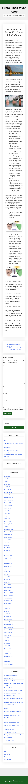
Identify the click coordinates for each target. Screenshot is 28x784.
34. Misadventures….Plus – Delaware (13, 443)
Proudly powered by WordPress (11, 780)
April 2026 (7, 487)
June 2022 (7, 608)
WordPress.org (8, 759)
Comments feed (8, 756)
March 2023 (7, 584)
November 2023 (8, 563)
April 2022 (7, 614)
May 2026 (7, 484)
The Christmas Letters (10, 732)
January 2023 (7, 590)
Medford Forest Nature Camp (12, 693)
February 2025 (8, 524)
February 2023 (8, 587)
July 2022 (6, 606)
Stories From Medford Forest (11, 722)
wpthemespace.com (18, 781)
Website (5, 401)
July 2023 (6, 574)
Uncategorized (8, 737)
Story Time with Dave (16, 778)
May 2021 (7, 643)
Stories (21, 27)
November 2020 (8, 659)
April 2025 (7, 518)
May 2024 (7, 547)
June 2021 (7, 640)
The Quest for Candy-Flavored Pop (13, 735)
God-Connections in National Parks (13, 690)
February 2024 (8, 555)
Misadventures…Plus (9, 695)
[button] (25, 2)
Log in (5, 751)
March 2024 (7, 553)
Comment (6, 366)
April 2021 (7, 645)
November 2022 (8, 595)
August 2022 (7, 603)
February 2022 (8, 619)
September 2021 (8, 632)
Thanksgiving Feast (9, 729)
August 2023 (7, 571)
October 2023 (8, 566)
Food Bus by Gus (8, 687)
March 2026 (7, 489)
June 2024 (7, 545)
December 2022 (8, 592)
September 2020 (8, 664)
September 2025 (8, 505)
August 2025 (7, 508)
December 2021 (8, 624)
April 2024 (7, 550)
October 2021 (8, 629)
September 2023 (8, 569)
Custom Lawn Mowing (10, 680)
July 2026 (6, 479)
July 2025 (6, 510)
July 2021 (6, 637)
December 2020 (8, 656)
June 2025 (7, 513)
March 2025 (7, 521)
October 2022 (8, 598)
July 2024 (6, 542)
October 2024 (8, 534)
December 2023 (8, 561)
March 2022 (7, 616)
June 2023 (7, 577)
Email (5, 393)
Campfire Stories (8, 678)
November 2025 (8, 500)
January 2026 (7, 494)
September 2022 (8, 600)
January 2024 (7, 558)
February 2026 (8, 492)
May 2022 (7, 611)
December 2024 (8, 529)
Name (5, 386)
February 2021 (8, 651)
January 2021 (7, 653)
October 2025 (8, 502)
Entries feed (7, 754)
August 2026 (7, 476)
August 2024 (7, 539)
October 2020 (8, 661)
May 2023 (7, 579)
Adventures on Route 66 (12, 27)
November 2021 (8, 627)
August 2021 (7, 635)
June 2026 (7, 481)
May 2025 (7, 516)
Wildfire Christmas (9, 740)
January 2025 (7, 526)
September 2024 (8, 537)
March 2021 (7, 648)
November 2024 (8, 531)
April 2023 (7, 582)
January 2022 (7, 621)
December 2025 (8, 497)
